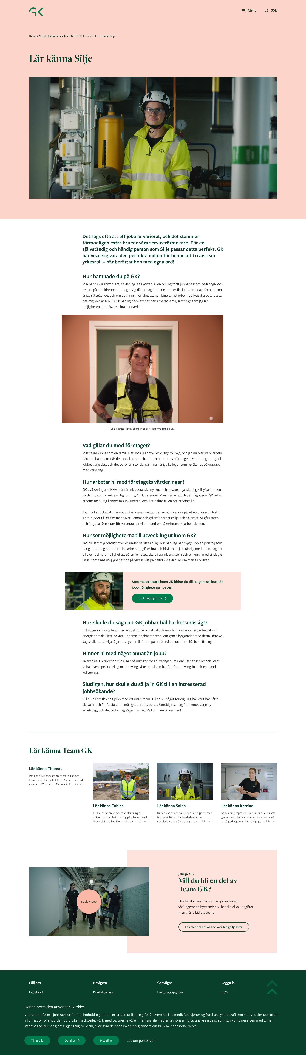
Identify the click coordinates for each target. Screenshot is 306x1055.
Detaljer (70, 1040)
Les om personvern (142, 1040)
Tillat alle (37, 1040)
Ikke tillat (106, 1040)
